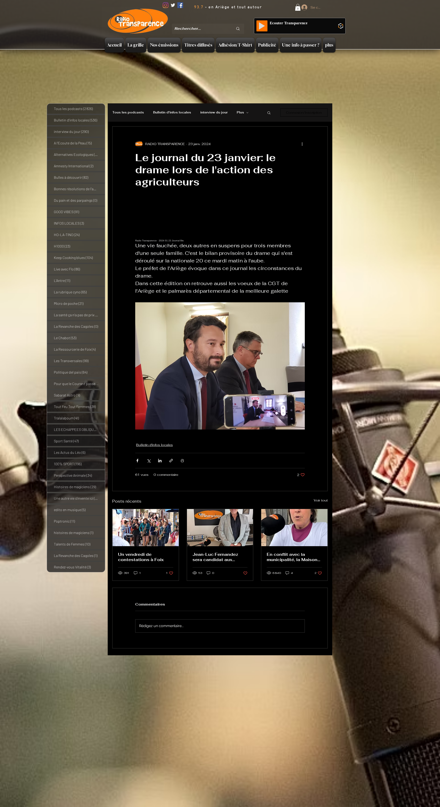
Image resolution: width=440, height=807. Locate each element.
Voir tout (321, 500)
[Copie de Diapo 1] (209, 20)
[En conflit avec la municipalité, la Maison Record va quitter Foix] (294, 527)
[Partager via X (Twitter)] (148, 460)
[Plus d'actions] (302, 144)
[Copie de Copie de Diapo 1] (215, 20)
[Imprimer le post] (182, 460)
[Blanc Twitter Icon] (173, 5)
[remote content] (220, 221)
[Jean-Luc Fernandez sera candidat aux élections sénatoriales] (220, 527)
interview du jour (214, 112)
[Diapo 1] (203, 20)
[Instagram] (165, 5)
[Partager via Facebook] (137, 460)
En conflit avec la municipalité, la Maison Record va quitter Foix (292, 557)
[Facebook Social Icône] (180, 5)
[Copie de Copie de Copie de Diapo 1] (221, 20)
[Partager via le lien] (171, 460)
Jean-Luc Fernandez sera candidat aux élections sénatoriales (217, 557)
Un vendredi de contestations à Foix (141, 557)
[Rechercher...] (238, 29)
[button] (298, 7)
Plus (240, 112)
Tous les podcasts (128, 112)
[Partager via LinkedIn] (160, 460)
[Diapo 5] (227, 20)
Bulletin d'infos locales (172, 112)
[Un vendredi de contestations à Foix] (146, 527)
